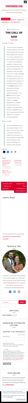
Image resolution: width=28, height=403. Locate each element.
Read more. (21, 287)
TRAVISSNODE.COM (14, 6)
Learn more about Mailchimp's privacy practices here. (13, 358)
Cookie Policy (10, 396)
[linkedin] (19, 292)
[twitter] (14, 292)
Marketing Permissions (8, 343)
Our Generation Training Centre (18, 161)
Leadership (14, 40)
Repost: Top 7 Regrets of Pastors (6, 171)
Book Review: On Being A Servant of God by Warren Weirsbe (6, 163)
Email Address (7, 336)
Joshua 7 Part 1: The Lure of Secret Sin (7, 186)
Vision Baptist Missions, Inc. (12, 283)
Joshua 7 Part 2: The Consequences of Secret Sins (20, 187)
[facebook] (10, 292)
